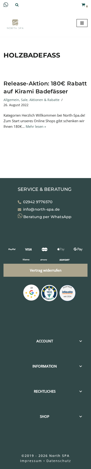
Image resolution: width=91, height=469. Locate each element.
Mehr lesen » (36, 126)
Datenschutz (58, 461)
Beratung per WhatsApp (46, 216)
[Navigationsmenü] (82, 23)
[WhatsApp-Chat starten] (6, 5)
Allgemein (11, 100)
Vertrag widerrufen (45, 270)
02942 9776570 (38, 202)
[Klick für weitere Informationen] (49, 293)
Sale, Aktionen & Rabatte (40, 100)
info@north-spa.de (41, 209)
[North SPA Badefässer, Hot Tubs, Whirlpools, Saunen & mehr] (15, 24)
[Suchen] (17, 5)
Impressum (31, 461)
